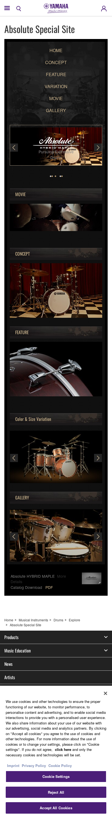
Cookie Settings (56, 776)
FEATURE (56, 74)
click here (63, 749)
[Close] (105, 693)
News (8, 664)
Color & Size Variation (33, 419)
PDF (49, 587)
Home (8, 620)
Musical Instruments (33, 620)
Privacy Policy (34, 765)
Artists (9, 677)
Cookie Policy (60, 765)
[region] (56, 752)
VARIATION (56, 86)
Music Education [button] (17, 650)
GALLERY (56, 110)
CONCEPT (56, 62)
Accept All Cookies (56, 807)
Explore (74, 620)
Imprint (13, 765)
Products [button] (11, 637)
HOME (56, 50)
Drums (58, 620)
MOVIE (56, 98)
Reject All (56, 792)
